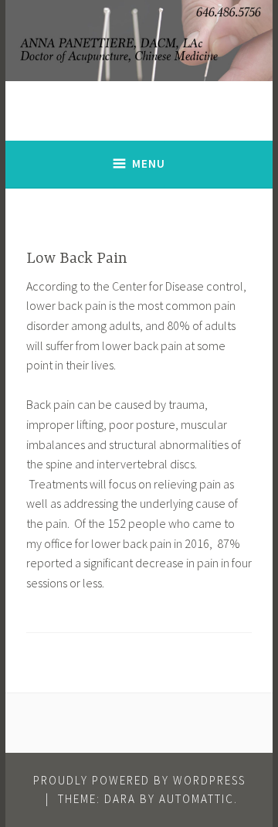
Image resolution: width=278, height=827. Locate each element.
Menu (148, 163)
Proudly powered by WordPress (139, 780)
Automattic (196, 798)
